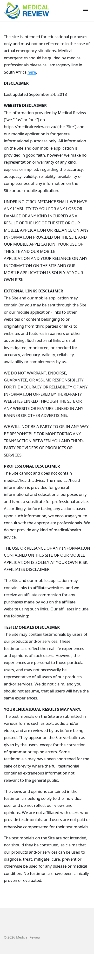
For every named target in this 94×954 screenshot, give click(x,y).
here (31, 72)
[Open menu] (85, 10)
